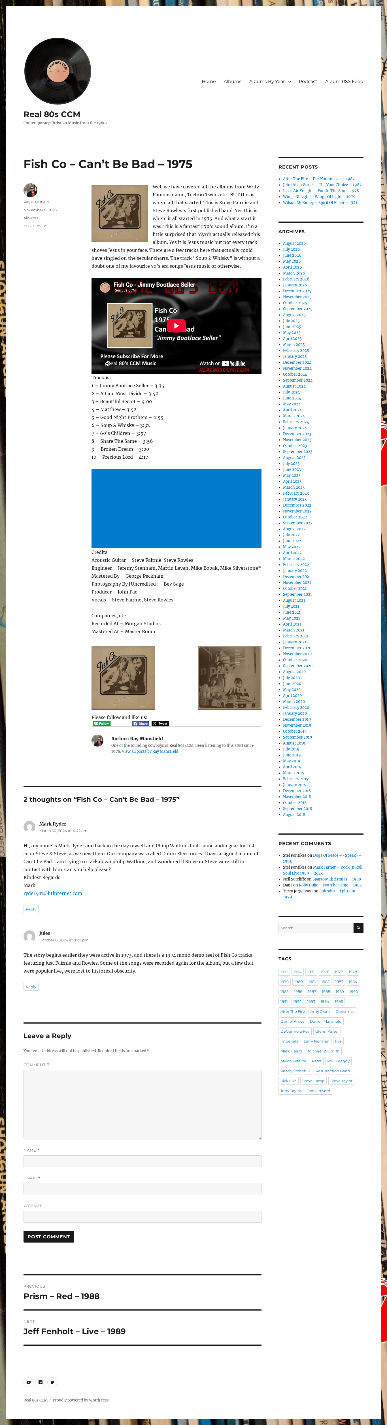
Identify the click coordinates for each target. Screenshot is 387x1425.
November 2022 (297, 511)
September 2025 (297, 309)
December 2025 (297, 291)
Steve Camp (313, 1081)
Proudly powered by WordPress (81, 1400)
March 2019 (294, 773)
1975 (27, 226)
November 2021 (297, 582)
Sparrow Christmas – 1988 (336, 879)
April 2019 (292, 767)
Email (32, 1178)
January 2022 (295, 570)
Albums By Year (267, 81)
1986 (298, 991)
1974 (298, 971)
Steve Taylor (341, 1081)
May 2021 (291, 618)
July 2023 (291, 463)
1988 (326, 991)
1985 (284, 991)
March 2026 (294, 273)
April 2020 (292, 695)
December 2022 (297, 505)
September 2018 (297, 808)
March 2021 (293, 630)
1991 (284, 1001)
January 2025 (295, 356)
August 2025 (294, 314)
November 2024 (297, 368)
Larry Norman (316, 1041)
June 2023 (292, 469)
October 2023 (295, 445)
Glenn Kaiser (327, 1031)
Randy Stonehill (295, 1071)
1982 (325, 981)
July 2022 (291, 535)
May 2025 (292, 332)
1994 (325, 1001)
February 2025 (296, 350)
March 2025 (294, 344)
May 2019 (291, 761)
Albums (232, 81)
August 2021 (294, 600)
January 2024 (295, 428)
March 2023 (294, 487)
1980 (298, 981)
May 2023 (291, 475)
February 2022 (296, 564)
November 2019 (297, 725)
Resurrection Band (333, 1071)
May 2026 (292, 261)
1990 (354, 991)
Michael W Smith (324, 1051)
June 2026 (292, 255)
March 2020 (294, 701)
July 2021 (291, 606)
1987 (312, 991)
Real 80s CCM (52, 114)
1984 (353, 981)
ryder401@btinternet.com (53, 893)
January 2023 (295, 499)
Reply (31, 909)
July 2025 (291, 320)
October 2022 (295, 517)
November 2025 (297, 297)
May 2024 (292, 404)
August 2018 (294, 814)
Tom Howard (318, 1090)
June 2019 (292, 755)
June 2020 (292, 683)
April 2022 (292, 552)
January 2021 (294, 642)
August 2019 (294, 743)
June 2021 (292, 612)
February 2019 (296, 779)
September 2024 (297, 380)
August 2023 (294, 457)
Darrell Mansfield (326, 1021)
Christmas (345, 1011)
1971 (284, 971)
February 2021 (296, 636)
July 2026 (291, 249)
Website (33, 1205)
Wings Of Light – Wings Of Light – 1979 (319, 196)
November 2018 (297, 796)
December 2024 (297, 362)
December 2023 (297, 433)
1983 (339, 981)
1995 (339, 1001)
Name (32, 1150)
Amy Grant (320, 1011)
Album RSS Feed (344, 81)
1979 (284, 981)
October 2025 (295, 303)
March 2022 (294, 558)
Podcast (308, 81)
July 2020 (291, 677)
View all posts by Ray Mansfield (150, 751)
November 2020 (297, 654)
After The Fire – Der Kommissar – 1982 (319, 178)
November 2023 (297, 439)
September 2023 (297, 451)
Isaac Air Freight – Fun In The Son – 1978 (321, 190)
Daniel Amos (292, 1021)
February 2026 (296, 279)
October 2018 (295, 802)
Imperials (289, 1041)
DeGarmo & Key (295, 1031)
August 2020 (294, 671)
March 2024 (294, 416)
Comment (36, 1064)
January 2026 (295, 285)
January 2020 (295, 713)
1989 (340, 991)
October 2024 (295, 374)
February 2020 (296, 707)
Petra (317, 1061)
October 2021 (295, 588)
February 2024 (296, 422)
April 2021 (292, 624)
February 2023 (296, 493)
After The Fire (292, 1011)
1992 (297, 1001)
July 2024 (291, 392)
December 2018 (297, 790)
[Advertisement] (178, 509)
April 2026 (292, 267)
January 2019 (295, 784)
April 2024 (292, 410)
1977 (339, 971)
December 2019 (297, 719)
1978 (353, 971)
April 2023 (292, 481)
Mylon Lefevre (293, 1061)
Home (209, 81)
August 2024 (294, 386)
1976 (325, 971)
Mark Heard (291, 1051)
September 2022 (297, 523)
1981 (312, 981)
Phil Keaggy (338, 1061)
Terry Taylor (290, 1090)
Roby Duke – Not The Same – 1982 (330, 885)
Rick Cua (288, 1081)
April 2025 (292, 338)
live (338, 1041)
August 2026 (294, 243)
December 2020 (297, 648)
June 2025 (292, 326)
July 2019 (291, 749)
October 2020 (295, 660)
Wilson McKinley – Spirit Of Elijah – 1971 (320, 202)
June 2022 (292, 541)
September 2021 (297, 594)
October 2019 (295, 731)
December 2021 (297, 576)
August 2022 (294, 529)
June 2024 (292, 398)
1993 (311, 1001)
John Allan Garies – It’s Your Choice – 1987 (322, 184)
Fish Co (39, 226)
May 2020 (292, 689)
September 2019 (297, 737)
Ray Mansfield (36, 202)
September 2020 (297, 665)
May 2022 (292, 547)
